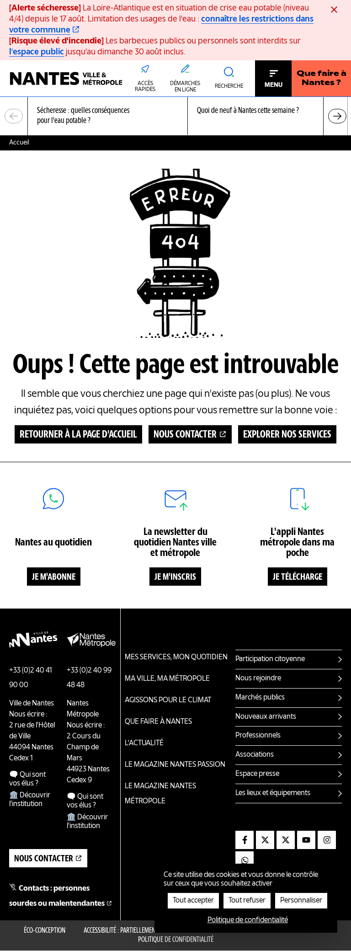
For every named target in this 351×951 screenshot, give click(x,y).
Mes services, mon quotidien (176, 657)
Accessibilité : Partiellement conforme (135, 931)
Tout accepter (193, 900)
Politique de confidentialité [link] (247, 920)
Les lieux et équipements (272, 793)
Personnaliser (301, 900)
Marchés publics (260, 697)
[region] (175, 116)
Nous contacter (185, 435)
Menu (273, 85)
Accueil (19, 142)
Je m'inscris (175, 577)
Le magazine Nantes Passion (175, 765)
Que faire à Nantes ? (321, 78)
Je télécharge (297, 577)
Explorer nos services (287, 435)
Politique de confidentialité (175, 940)
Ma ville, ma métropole (167, 679)
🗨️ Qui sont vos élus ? (27, 779)
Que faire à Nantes (158, 722)
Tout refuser (247, 900)
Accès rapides (145, 87)
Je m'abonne (53, 577)
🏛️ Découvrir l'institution (29, 800)
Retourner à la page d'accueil (78, 435)
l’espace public (36, 52)
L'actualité (144, 743)
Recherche (229, 86)
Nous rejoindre (258, 678)
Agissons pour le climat (168, 700)
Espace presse (257, 774)
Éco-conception (44, 931)
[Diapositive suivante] (337, 116)
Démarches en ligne (185, 87)
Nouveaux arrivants (265, 717)
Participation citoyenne (270, 659)
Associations (254, 755)
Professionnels (258, 735)
